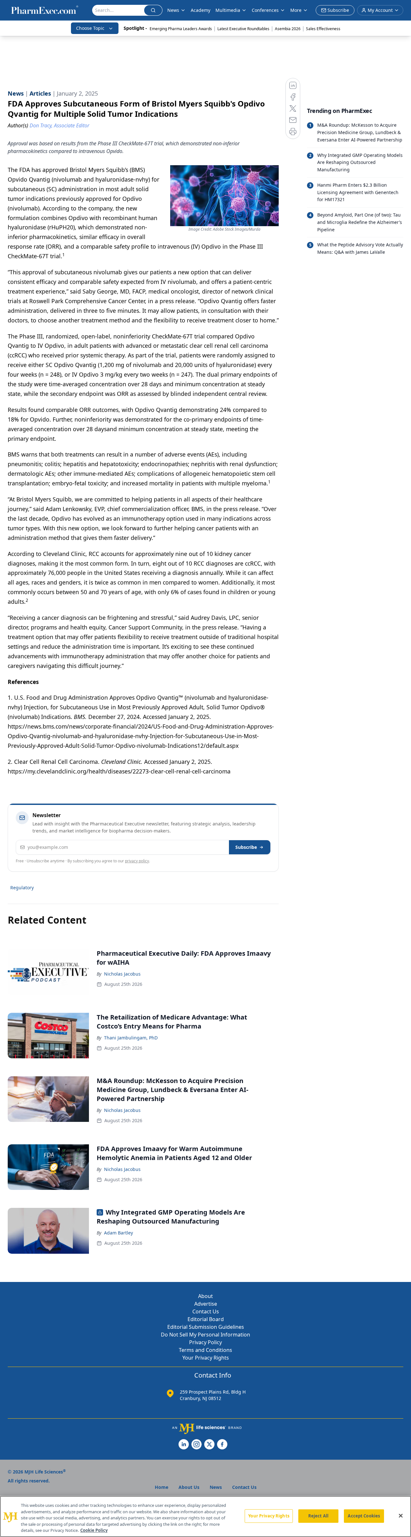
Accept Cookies (364, 1516)
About (205, 1296)
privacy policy (137, 861)
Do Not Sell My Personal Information (205, 1334)
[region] (205, 1516)
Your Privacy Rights (205, 1357)
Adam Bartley (118, 1233)
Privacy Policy (205, 1342)
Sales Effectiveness (323, 28)
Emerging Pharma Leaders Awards (181, 28)
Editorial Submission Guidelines (205, 1326)
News (173, 10)
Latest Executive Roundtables (243, 28)
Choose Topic (90, 28)
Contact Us (205, 1311)
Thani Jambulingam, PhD (131, 1038)
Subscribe (246, 847)
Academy (200, 10)
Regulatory (22, 887)
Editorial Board (206, 1319)
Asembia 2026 (288, 28)
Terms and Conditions (205, 1349)
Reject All (318, 1516)
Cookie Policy (94, 1530)
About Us (189, 1487)
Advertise (205, 1303)
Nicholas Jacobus (122, 974)
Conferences (265, 10)
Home (161, 1487)
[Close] (401, 1516)
